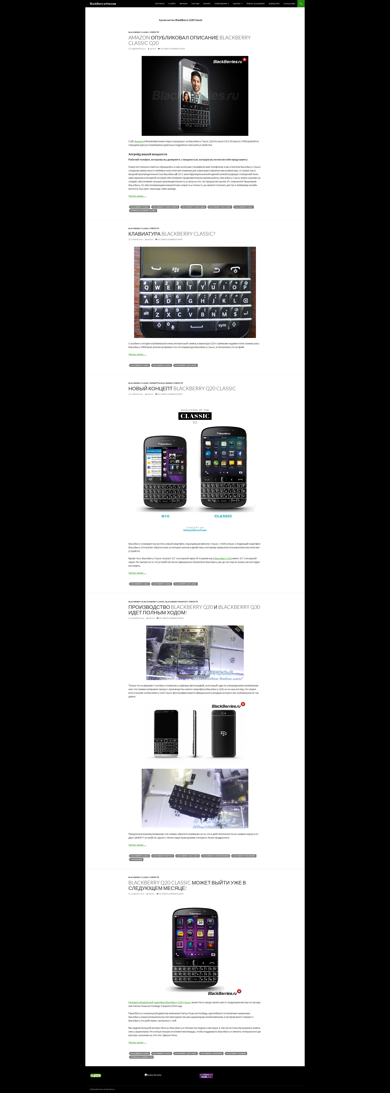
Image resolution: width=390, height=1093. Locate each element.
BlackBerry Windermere (244, 856)
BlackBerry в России (103, 3)
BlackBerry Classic (138, 32)
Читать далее (137, 196)
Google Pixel (289, 4)
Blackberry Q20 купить (211, 1053)
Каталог (207, 4)
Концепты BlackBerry (161, 383)
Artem (153, 49)
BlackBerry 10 (135, 601)
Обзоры (236, 4)
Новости (154, 32)
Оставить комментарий (172, 49)
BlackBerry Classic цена (193, 207)
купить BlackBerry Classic (143, 211)
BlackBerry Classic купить (165, 207)
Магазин (183, 4)
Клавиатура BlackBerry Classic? (171, 234)
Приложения (221, 4)
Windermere (136, 859)
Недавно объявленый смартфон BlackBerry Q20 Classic (159, 1002)
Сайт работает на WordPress (102, 1089)
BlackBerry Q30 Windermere (216, 856)
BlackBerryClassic (244, 207)
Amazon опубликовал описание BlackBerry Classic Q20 (189, 40)
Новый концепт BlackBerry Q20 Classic (182, 388)
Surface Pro (274, 4)
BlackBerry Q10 (223, 558)
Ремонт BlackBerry (255, 4)
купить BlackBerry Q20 (141, 1057)
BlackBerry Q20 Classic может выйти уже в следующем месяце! (187, 885)
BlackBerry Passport (176, 601)
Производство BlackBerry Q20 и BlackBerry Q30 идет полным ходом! (194, 609)
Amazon (139, 141)
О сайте (172, 4)
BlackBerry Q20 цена (236, 1053)
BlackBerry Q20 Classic (220, 207)
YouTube (195, 4)
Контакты (159, 4)
